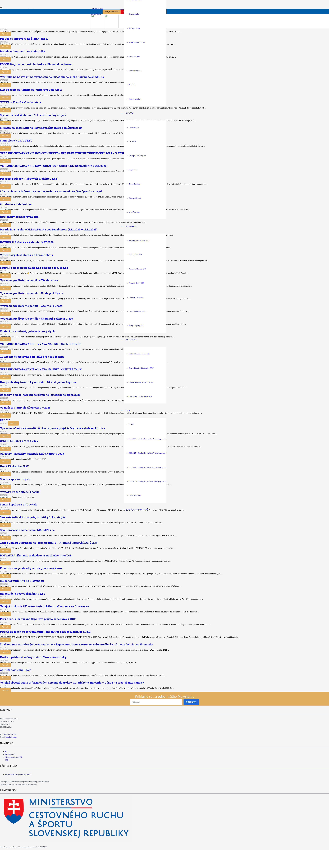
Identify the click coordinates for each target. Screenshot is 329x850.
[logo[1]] (104, 28)
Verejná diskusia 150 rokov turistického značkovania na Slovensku (44, 606)
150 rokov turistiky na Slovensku (22, 580)
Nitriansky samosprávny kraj (19, 216)
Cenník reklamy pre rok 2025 (19, 441)
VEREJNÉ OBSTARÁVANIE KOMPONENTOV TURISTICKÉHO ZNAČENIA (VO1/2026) (53, 166)
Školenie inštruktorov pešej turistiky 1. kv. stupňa (33, 517)
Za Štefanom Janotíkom (15, 670)
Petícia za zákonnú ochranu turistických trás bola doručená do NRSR (45, 631)
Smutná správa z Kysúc (15, 479)
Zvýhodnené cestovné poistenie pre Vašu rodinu (32, 356)
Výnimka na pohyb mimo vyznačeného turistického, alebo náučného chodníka (52, 77)
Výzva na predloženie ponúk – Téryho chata (29, 280)
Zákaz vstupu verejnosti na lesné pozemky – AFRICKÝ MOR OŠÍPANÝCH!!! (48, 542)
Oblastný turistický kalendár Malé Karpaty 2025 (32, 453)
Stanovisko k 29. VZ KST (16, 140)
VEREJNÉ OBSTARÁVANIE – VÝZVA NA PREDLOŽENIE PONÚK (41, 344)
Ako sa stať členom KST (13, 757)
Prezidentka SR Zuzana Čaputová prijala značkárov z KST (38, 619)
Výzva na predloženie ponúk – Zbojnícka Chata (31, 305)
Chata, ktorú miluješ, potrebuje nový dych (27, 331)
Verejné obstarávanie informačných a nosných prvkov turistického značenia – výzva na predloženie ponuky (72, 682)
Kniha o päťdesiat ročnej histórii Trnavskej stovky (33, 657)
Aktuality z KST (10, 754)
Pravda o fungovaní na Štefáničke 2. (24, 38)
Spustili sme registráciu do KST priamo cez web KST (34, 267)
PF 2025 (5, 420)
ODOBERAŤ (191, 702)
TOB (6, 760)
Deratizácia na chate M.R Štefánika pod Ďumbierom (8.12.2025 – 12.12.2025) (48, 229)
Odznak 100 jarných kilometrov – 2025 (25, 407)
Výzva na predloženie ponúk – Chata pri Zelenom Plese (36, 318)
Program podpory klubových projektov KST (28, 178)
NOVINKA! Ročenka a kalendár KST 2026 (27, 242)
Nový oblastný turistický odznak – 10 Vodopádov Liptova (38, 382)
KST (6, 751)
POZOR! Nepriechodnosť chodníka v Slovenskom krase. (36, 64)
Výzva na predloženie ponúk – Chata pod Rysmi (31, 293)
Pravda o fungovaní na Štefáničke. (23, 51)
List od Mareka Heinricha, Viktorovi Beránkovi (31, 89)
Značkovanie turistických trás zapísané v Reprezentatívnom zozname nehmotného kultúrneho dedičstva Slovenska (76, 644)
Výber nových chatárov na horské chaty (26, 255)
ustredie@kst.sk (11, 737)
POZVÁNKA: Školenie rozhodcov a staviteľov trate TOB (36, 555)
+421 (9, 734)
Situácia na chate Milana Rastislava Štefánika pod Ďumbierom (41, 127)
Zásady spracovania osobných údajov (18, 774)
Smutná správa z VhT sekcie (18, 504)
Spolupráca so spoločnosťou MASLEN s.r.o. (27, 530)
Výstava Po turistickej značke (19, 491)
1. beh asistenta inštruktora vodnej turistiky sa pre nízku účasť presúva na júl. (51, 191)
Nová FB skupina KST (14, 466)
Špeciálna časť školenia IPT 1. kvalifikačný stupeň (33, 115)
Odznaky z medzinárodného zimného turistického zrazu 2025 (40, 394)
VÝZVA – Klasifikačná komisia (20, 102)
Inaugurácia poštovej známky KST (22, 593)
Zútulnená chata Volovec (16, 204)
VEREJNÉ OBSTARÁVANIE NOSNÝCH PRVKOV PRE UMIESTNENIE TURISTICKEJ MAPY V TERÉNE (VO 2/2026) (72, 153)
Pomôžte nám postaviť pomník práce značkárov (31, 568)
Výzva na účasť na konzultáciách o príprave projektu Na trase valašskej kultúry (52, 428)
